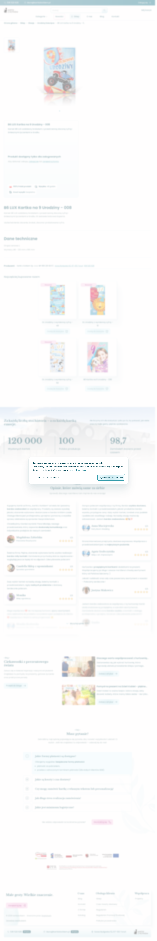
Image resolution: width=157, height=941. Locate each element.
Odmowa (36, 477)
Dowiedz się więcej (78, 470)
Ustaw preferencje (51, 477)
